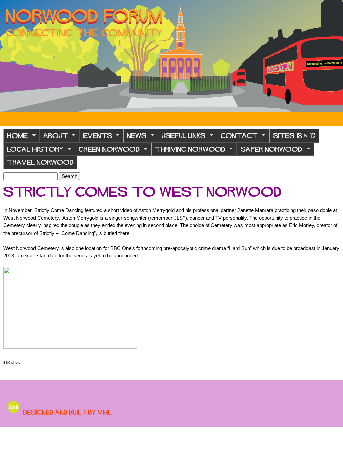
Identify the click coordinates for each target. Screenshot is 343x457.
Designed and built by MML (67, 412)
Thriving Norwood (188, 151)
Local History (33, 151)
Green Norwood (107, 151)
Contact (237, 137)
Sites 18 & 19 (294, 135)
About (54, 137)
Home (15, 137)
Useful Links (181, 137)
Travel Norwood (40, 162)
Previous (10, 56)
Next (333, 56)
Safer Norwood (269, 151)
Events (96, 137)
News (134, 137)
